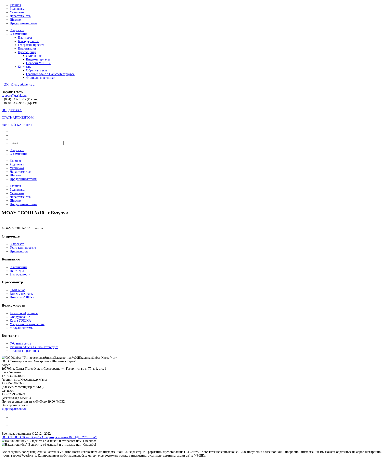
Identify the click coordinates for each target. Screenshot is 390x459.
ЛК (6, 84)
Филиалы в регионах (40, 77)
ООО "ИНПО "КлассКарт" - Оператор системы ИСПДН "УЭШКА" (49, 437)
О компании (18, 34)
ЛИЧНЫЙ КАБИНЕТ (17, 124)
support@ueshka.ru (14, 95)
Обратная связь (36, 70)
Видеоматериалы (38, 59)
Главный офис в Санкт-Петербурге (50, 74)
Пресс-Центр (27, 52)
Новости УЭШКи (38, 63)
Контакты (24, 66)
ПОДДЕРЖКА (12, 110)
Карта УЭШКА (20, 320)
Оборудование (20, 317)
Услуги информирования (27, 324)
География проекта (31, 44)
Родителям (17, 8)
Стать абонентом (23, 84)
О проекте (17, 30)
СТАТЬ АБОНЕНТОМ (18, 117)
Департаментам (20, 16)
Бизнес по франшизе (24, 313)
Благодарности (28, 41)
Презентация (27, 48)
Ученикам (17, 12)
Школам (15, 19)
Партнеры (25, 37)
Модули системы (21, 327)
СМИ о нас (33, 55)
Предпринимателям (23, 23)
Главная (15, 5)
